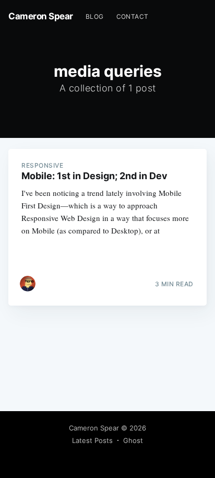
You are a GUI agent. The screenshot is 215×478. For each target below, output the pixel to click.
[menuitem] (94, 16)
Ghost (133, 440)
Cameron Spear (40, 16)
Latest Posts (92, 440)
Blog (95, 16)
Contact (132, 16)
